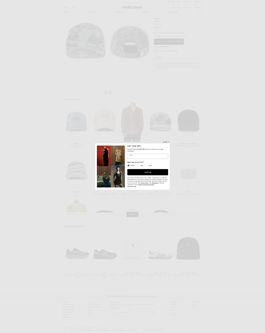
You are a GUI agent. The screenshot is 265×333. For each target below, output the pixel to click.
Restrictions (155, 183)
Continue (147, 172)
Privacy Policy (144, 183)
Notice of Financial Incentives (146, 184)
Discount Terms (132, 186)
